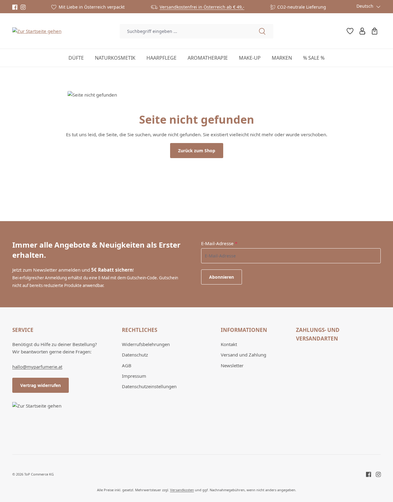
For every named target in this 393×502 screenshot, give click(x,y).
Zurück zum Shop (196, 150)
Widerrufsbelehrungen (146, 344)
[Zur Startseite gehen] (36, 31)
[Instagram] (23, 7)
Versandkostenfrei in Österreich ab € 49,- (202, 7)
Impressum (134, 376)
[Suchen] (262, 31)
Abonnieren (221, 277)
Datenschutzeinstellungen (149, 386)
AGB (126, 365)
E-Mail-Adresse (219, 243)
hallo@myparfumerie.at (37, 367)
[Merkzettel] (350, 31)
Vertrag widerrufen (40, 385)
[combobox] (185, 31)
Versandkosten (182, 490)
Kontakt (229, 344)
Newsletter (232, 365)
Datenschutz (135, 355)
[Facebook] (15, 7)
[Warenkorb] (374, 31)
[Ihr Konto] (362, 31)
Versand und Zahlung (243, 355)
